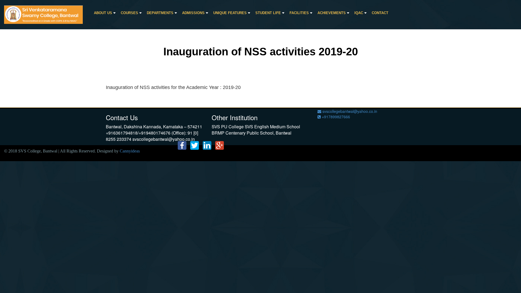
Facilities (299, 13)
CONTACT (380, 13)
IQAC (358, 13)
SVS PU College (228, 126)
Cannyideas (130, 151)
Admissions (193, 13)
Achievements (331, 13)
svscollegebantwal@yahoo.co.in (349, 111)
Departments (160, 13)
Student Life (268, 13)
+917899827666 (335, 116)
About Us (103, 13)
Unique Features (230, 13)
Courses (129, 13)
